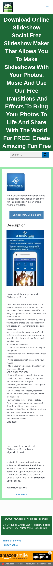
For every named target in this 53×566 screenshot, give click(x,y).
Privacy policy (10, 544)
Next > (24, 494)
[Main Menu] (47, 7)
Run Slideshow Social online (26, 214)
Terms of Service (12, 540)
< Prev (17, 494)
